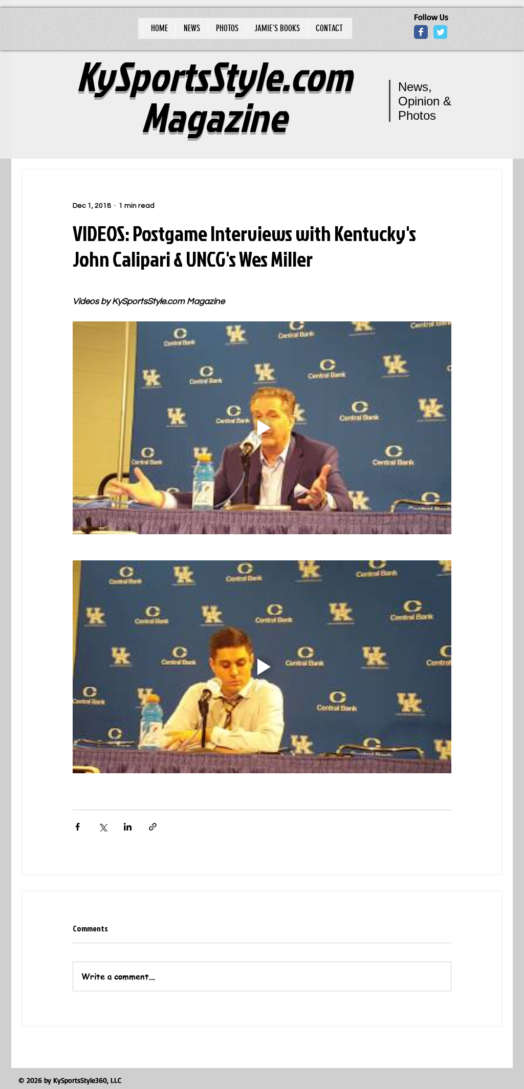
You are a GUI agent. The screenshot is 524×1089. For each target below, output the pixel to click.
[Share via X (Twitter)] (102, 827)
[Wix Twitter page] (440, 32)
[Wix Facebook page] (421, 32)
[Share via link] (153, 827)
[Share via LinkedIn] (128, 827)
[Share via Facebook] (77, 827)
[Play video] (262, 427)
